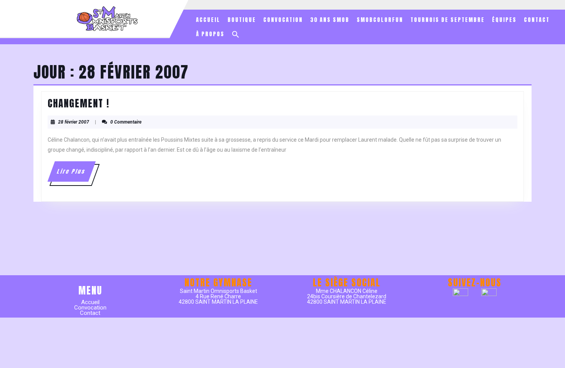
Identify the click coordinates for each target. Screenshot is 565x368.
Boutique (242, 20)
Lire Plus (75, 174)
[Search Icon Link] (236, 34)
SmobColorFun (380, 20)
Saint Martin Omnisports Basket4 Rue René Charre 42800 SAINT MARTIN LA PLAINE (218, 296)
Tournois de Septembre (447, 20)
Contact (537, 20)
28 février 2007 (73, 122)
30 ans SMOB (329, 20)
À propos (210, 34)
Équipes (504, 20)
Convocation (283, 20)
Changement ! (79, 103)
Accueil (208, 20)
